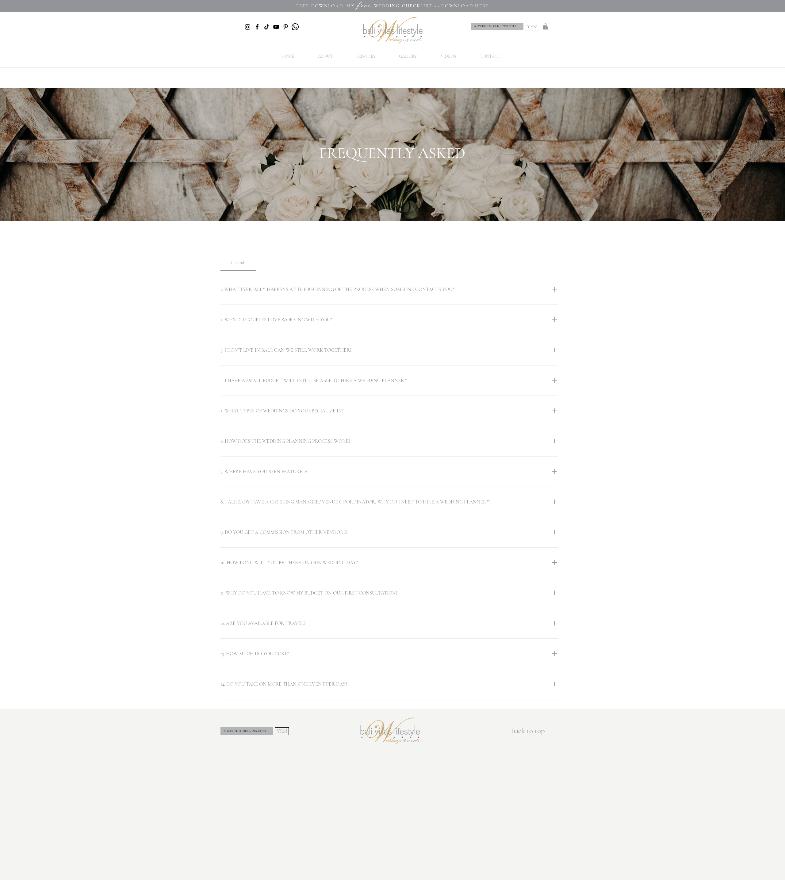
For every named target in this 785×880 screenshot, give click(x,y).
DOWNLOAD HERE (465, 6)
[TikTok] (266, 26)
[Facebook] (257, 26)
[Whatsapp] (295, 26)
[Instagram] (247, 26)
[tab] (238, 263)
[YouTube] (276, 26)
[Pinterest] (285, 26)
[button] (545, 26)
